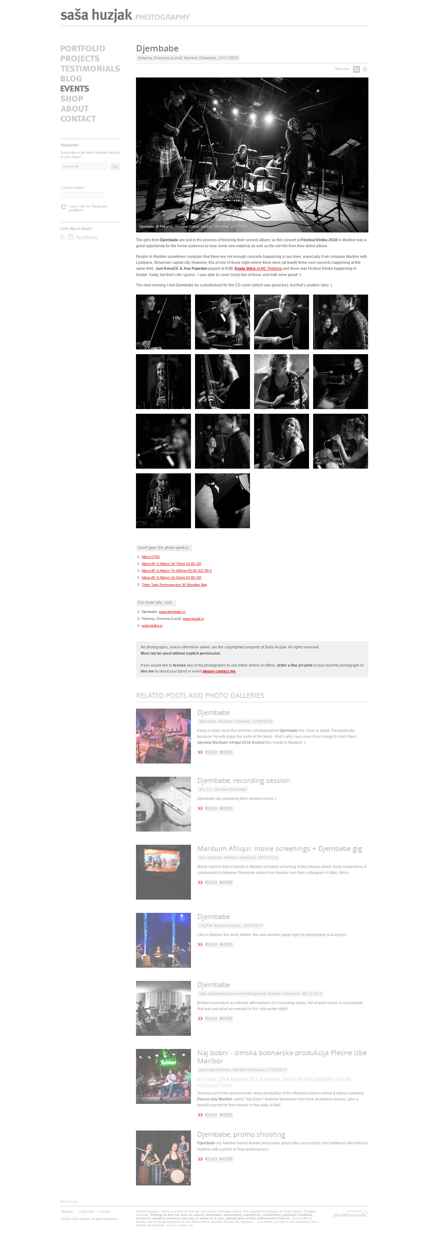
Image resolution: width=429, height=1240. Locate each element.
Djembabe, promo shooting (241, 1134)
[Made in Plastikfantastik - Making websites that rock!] (350, 1214)
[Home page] (125, 16)
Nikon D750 (151, 557)
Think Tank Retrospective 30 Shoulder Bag (174, 585)
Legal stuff (86, 1211)
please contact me (179, 1225)
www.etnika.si (152, 625)
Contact (105, 1211)
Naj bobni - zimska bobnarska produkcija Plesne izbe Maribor (282, 1057)
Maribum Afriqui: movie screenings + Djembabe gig (279, 848)
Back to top (69, 1201)
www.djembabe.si (172, 612)
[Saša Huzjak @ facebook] (87, 237)
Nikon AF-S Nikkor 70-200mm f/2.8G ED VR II (177, 570)
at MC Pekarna (258, 268)
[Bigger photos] (364, 69)
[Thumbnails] (356, 69)
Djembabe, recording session (244, 780)
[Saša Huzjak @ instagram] (70, 237)
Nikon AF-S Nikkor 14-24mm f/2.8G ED (171, 577)
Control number (72, 187)
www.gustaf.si (193, 618)
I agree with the (87, 208)
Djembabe (213, 712)
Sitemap (67, 1211)
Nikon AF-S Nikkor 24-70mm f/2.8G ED (171, 564)
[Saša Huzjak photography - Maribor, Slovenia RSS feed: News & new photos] (63, 237)
